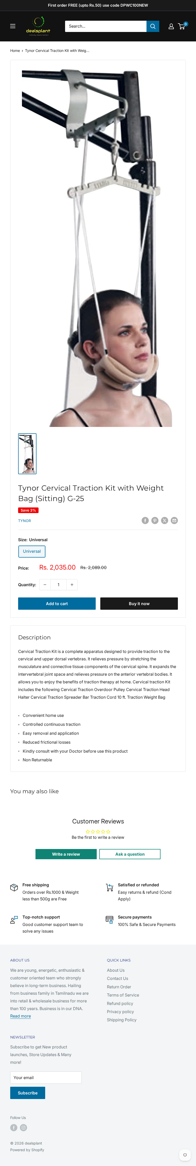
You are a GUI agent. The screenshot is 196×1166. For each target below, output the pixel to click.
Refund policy (120, 1003)
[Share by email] (174, 520)
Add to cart (57, 603)
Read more (20, 1015)
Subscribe (28, 1092)
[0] (181, 26)
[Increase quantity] (72, 584)
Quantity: (27, 584)
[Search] (152, 26)
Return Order (119, 986)
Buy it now (139, 603)
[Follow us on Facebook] (13, 1127)
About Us (116, 970)
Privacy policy (120, 1011)
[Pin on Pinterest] (154, 520)
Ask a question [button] (130, 854)
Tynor (24, 520)
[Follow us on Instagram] (23, 1127)
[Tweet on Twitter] (164, 520)
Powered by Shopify (27, 1150)
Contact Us (117, 978)
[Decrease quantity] (45, 584)
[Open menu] (12, 26)
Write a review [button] (66, 854)
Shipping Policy (122, 1019)
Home (15, 50)
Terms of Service (123, 995)
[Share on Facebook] (145, 520)
